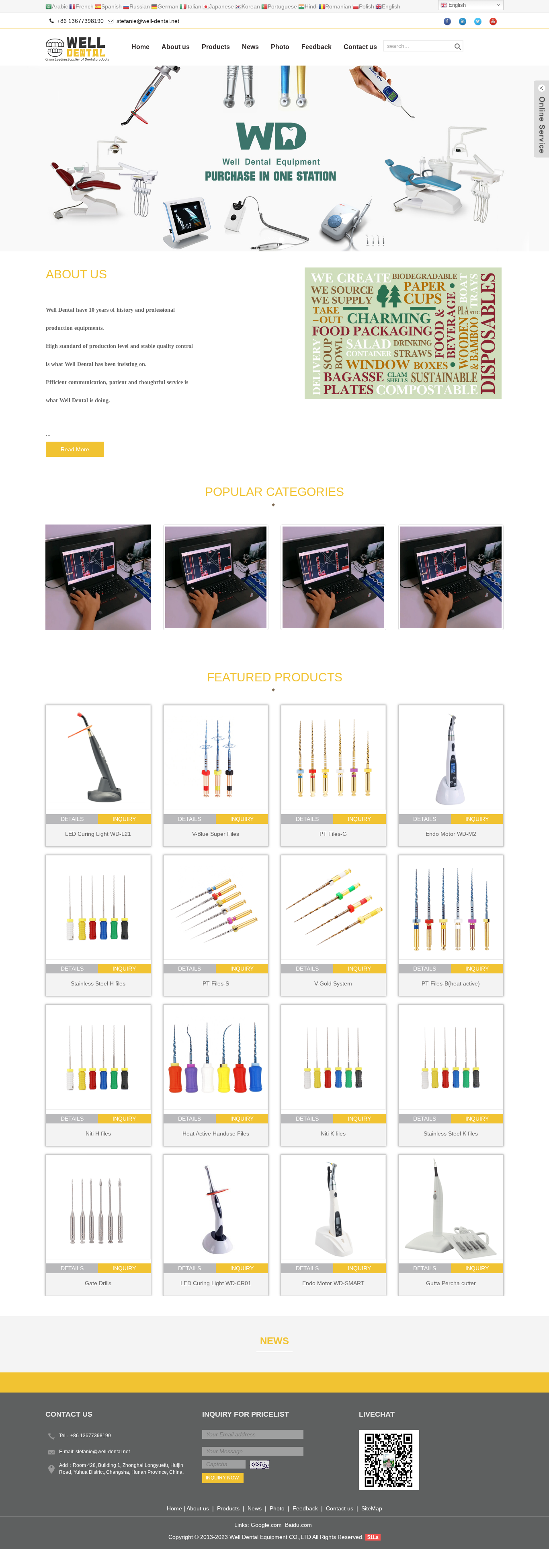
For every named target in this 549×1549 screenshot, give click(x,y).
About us (176, 46)
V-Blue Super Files (215, 834)
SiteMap (371, 1508)
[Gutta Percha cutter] (451, 1207)
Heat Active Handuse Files (215, 1133)
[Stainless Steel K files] (451, 1057)
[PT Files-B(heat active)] (451, 907)
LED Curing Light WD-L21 (98, 834)
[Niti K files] (333, 1057)
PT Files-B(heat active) (451, 983)
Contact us (360, 46)
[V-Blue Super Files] (216, 757)
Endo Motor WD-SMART (333, 1283)
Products (216, 46)
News (250, 46)
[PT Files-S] (216, 907)
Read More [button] (75, 449)
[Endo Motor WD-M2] (451, 757)
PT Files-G (333, 834)
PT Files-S (216, 983)
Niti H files (98, 1133)
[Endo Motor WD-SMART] (333, 1207)
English (456, 5)
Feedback (316, 46)
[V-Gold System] (333, 907)
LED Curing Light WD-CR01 (215, 1283)
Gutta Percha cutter (451, 1283)
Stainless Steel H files (98, 983)
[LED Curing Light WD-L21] (98, 757)
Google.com (266, 1525)
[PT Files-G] (333, 757)
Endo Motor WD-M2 (451, 834)
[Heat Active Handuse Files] (216, 1057)
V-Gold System (333, 983)
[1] (274, 158)
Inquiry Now (222, 1478)
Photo (280, 46)
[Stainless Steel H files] (98, 907)
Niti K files (333, 1133)
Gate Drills (98, 1283)
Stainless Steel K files (451, 1133)
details (72, 819)
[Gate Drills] (98, 1207)
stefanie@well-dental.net (148, 21)
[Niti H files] (98, 1057)
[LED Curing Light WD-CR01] (216, 1207)
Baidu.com (298, 1525)
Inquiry (124, 819)
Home (140, 46)
